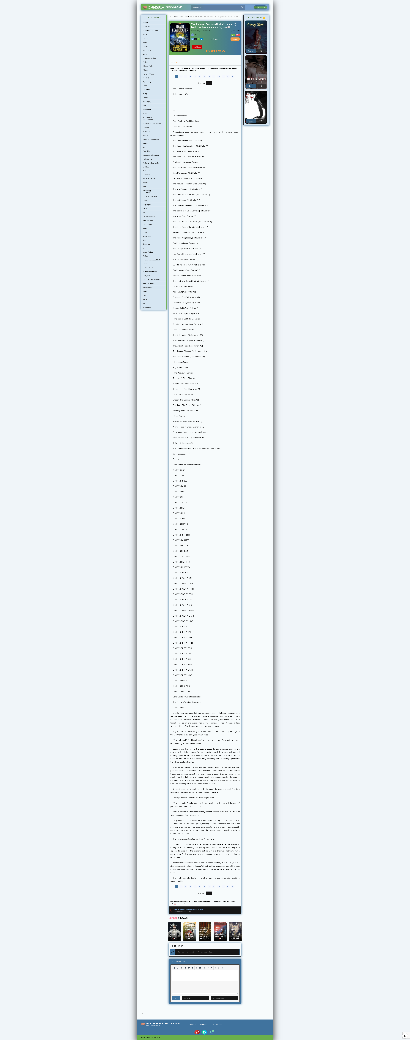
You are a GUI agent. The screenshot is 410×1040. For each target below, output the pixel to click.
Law (144, 248)
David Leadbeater (182, 63)
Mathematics (147, 159)
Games (145, 201)
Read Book (197, 47)
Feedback (192, 1024)
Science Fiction (148, 66)
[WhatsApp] (198, 39)
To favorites (217, 39)
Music (145, 113)
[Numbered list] (200, 968)
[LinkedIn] (201, 39)
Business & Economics (151, 163)
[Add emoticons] (204, 968)
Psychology (147, 82)
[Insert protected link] (211, 968)
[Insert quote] (215, 968)
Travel (145, 187)
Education (146, 46)
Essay (145, 208)
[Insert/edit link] (207, 968)
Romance (146, 22)
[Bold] (174, 968)
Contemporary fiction (150, 30)
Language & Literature (151, 155)
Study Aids (146, 276)
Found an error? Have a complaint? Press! (188, 909)
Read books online (176, 17)
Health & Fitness (149, 179)
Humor (145, 143)
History (145, 135)
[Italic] (177, 968)
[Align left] (185, 968)
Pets (144, 212)
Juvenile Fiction (148, 109)
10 (218, 76)
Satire (145, 264)
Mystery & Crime (148, 74)
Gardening (146, 244)
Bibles (145, 240)
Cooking (146, 167)
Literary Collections (149, 58)
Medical (145, 232)
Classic (145, 295)
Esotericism (147, 151)
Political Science (148, 171)
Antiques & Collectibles (151, 279)
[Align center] (188, 968)
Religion (146, 127)
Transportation (148, 220)
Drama (145, 54)
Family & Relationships (151, 139)
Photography (147, 224)
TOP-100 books (217, 1024)
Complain (235, 39)
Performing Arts (148, 287)
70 (228, 76)
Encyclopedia (147, 204)
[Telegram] (192, 39)
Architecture (147, 236)
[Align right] (192, 968)
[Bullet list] (196, 968)
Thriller (145, 38)
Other (187, 17)
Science (145, 70)
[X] (195, 39)
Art (144, 147)
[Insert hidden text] (222, 968)
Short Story (147, 50)
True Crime (146, 131)
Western (145, 299)
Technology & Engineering (148, 191)
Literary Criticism (148, 252)
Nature (145, 183)
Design (145, 256)
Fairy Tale (146, 105)
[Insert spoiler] (219, 968)
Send (176, 998)
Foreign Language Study (151, 260)
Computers (146, 175)
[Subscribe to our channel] (198, 1032)
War (144, 303)
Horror (145, 42)
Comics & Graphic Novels (152, 123)
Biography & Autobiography (148, 118)
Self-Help (146, 78)
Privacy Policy (203, 1024)
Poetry (145, 94)
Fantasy (145, 97)
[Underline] (181, 968)
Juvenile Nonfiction (150, 272)
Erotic (145, 86)
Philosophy (147, 101)
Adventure (146, 90)
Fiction (145, 62)
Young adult (147, 26)
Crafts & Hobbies (149, 216)
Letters (145, 228)
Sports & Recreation (150, 197)
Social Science (148, 268)
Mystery (145, 34)
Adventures (147, 307)
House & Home (148, 283)
